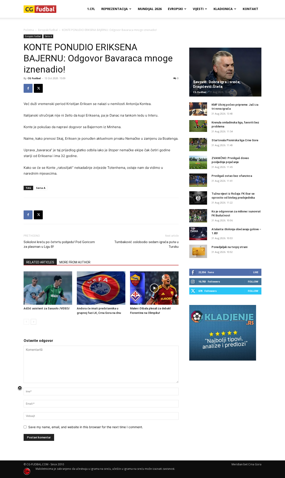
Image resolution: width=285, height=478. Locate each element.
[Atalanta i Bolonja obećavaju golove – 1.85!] (198, 233)
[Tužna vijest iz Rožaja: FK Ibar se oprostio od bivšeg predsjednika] (198, 198)
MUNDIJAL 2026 (150, 9)
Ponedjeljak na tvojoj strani (229, 247)
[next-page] (33, 322)
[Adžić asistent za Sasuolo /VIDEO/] (48, 288)
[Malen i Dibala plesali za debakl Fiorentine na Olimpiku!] (154, 288)
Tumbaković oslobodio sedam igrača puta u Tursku (146, 244)
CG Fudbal (34, 78)
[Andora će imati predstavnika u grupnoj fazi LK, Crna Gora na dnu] (101, 288)
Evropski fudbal (48, 30)
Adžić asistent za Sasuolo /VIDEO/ (47, 308)
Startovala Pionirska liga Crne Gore (235, 140)
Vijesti (198, 9)
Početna (29, 30)
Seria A (48, 36)
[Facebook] (28, 88)
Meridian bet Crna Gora (246, 464)
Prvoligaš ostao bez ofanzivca (232, 175)
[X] (38, 88)
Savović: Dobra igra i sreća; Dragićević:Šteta (216, 84)
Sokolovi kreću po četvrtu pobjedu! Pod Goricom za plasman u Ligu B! (59, 244)
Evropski (175, 9)
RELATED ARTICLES (40, 262)
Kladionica (223, 9)
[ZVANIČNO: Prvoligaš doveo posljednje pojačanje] (198, 162)
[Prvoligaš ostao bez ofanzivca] (198, 180)
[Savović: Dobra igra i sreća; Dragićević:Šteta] (225, 72)
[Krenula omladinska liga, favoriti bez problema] (198, 126)
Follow (253, 281)
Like (255, 272)
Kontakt (250, 9)
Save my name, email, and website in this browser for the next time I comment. (85, 427)
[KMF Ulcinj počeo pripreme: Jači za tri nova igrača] (198, 109)
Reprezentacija (114, 9)
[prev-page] (26, 322)
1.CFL (91, 9)
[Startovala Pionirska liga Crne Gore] (198, 144)
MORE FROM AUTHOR (74, 262)
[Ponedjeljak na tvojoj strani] (198, 251)
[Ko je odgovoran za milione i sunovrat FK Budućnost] (198, 215)
